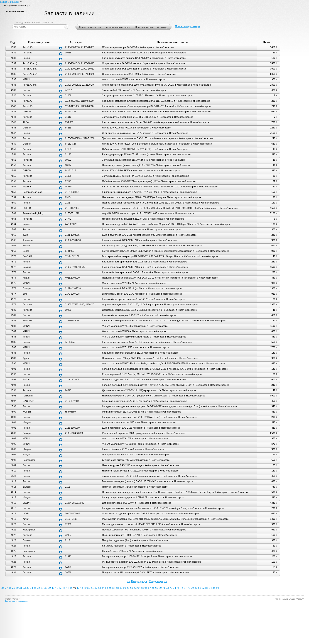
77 (185, 587)
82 (203, 587)
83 (206, 587)
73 (171, 587)
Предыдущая (139, 581)
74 (174, 587)
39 (49, 587)
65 (142, 587)
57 (113, 587)
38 (45, 587)
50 (88, 587)
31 (20, 587)
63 (135, 587)
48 (81, 587)
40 (53, 587)
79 (192, 587)
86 (217, 587)
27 (6, 587)
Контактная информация (16, 601)
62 (131, 587)
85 (213, 587)
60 (124, 587)
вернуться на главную (18, 5)
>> (165, 581)
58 (117, 587)
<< (128, 581)
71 (163, 587)
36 (38, 587)
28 (10, 587)
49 (85, 587)
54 (103, 587)
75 (178, 587)
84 (210, 587)
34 (31, 587)
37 (42, 587)
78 (188, 587)
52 (95, 587)
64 (138, 587)
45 (70, 587)
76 (181, 587)
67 (149, 587)
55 (106, 587)
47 (78, 587)
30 (17, 587)
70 (160, 587)
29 (13, 587)
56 (110, 587)
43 (63, 587)
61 (128, 587)
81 (199, 587)
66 (145, 587)
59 (120, 587)
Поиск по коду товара (187, 26)
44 (67, 587)
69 (156, 587)
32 (24, 587)
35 (35, 587)
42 (60, 587)
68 (153, 587)
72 (167, 587)
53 (99, 587)
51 (92, 587)
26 (2, 587)
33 (27, 587)
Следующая (156, 581)
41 (56, 587)
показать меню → (16, 11)
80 (196, 587)
